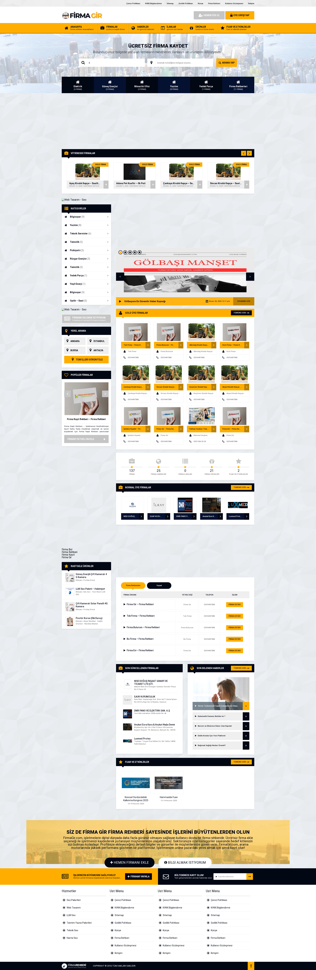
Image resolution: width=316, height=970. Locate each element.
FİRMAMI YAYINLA (140, 876)
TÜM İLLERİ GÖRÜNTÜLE (89, 359)
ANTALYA (98, 350)
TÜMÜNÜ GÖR (239, 313)
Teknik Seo (72, 930)
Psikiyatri (77, 250)
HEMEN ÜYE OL (212, 15)
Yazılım (75, 225)
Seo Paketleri (74, 900)
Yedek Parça (78, 275)
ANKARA (74, 341)
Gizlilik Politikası (186, 3)
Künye (200, 3)
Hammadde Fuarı (169, 797)
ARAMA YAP (228, 62)
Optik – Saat (78, 300)
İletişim (251, 3)
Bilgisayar (77, 216)
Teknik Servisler (80, 233)
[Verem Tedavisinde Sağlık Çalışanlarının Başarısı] (221, 681)
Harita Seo (72, 938)
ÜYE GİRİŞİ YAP (241, 15)
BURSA (74, 350)
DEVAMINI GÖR (243, 301)
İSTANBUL (99, 341)
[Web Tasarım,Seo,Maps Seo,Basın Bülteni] (74, 199)
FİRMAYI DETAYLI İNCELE (80, 439)
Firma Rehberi (214, 3)
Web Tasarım (74, 907)
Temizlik (76, 242)
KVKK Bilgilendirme (153, 3)
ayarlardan (149, 966)
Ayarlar (229, 965)
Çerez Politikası (133, 3)
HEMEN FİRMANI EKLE (131, 863)
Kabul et (191, 965)
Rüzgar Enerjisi (80, 258)
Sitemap (170, 3)
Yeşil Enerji (77, 284)
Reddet (210, 965)
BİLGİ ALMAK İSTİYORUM (186, 863)
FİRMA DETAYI (235, 604)
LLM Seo (71, 915)
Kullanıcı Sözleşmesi (234, 3)
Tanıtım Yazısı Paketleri (79, 922)
